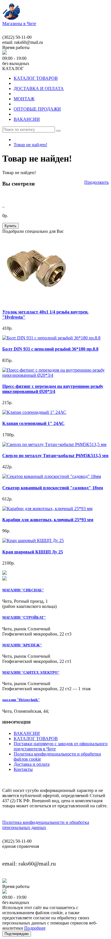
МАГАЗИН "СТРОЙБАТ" (24, 617)
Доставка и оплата (32, 764)
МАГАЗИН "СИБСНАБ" (23, 590)
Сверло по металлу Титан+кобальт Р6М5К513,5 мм (55, 455)
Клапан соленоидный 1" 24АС (33, 423)
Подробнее (35, 928)
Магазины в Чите (19, 23)
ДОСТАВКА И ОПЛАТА (39, 88)
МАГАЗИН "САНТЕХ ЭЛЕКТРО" (30, 672)
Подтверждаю (17, 934)
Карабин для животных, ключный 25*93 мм (47, 519)
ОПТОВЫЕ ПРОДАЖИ (37, 109)
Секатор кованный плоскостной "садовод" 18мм (52, 487)
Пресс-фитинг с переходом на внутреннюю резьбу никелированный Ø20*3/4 (52, 389)
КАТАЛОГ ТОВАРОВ (36, 78)
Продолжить (96, 182)
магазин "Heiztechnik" (21, 700)
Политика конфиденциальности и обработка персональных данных (45, 825)
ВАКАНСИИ (27, 119)
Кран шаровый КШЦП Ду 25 (32, 551)
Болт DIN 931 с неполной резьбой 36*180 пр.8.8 (50, 349)
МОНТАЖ (24, 98)
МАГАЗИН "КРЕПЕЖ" (22, 645)
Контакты (23, 769)
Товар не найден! (30, 144)
